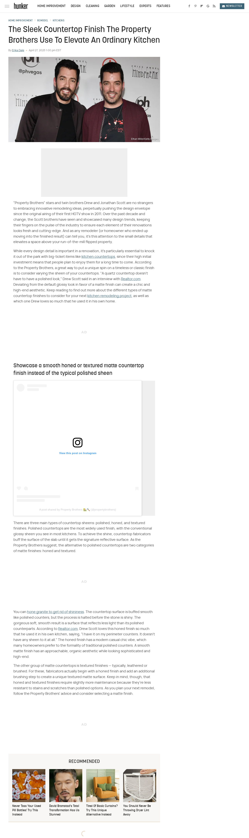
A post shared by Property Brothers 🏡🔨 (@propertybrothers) (77, 509)
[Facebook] (189, 6)
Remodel (42, 20)
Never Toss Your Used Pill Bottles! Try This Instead (26, 810)
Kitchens (58, 20)
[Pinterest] (195, 6)
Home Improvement (51, 6)
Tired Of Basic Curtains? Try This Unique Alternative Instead (102, 810)
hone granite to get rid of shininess (55, 612)
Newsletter (234, 6)
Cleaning (92, 6)
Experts (145, 6)
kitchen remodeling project (109, 296)
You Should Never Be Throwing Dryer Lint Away (137, 810)
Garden (109, 6)
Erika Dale (18, 50)
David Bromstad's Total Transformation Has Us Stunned (64, 810)
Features (163, 6)
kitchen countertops (98, 257)
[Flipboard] (201, 6)
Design (76, 6)
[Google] (207, 6)
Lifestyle (127, 6)
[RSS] (214, 6)
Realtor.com (130, 279)
